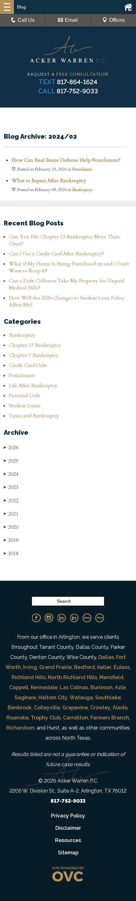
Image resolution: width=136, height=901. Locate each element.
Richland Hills (29, 677)
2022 (11, 500)
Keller (104, 667)
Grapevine (75, 708)
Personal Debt (24, 395)
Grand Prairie (55, 667)
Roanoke (17, 718)
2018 (11, 553)
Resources (68, 840)
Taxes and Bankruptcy (34, 415)
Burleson (101, 687)
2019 (11, 540)
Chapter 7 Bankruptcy (34, 355)
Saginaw (25, 697)
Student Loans (24, 405)
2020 (11, 527)
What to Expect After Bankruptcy (49, 180)
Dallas (106, 657)
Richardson (20, 728)
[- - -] (7, 7)
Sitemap (68, 853)
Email (71, 20)
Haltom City (52, 697)
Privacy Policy (68, 816)
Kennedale (44, 687)
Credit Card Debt (28, 365)
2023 (11, 487)
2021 (11, 513)
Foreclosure (82, 169)
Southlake (108, 697)
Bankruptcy (82, 190)
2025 (11, 460)
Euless (122, 667)
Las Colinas (74, 687)
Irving (30, 667)
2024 (11, 474)
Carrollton (75, 718)
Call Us (26, 20)
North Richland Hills (72, 677)
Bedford (84, 667)
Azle (120, 687)
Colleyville (47, 708)
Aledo (120, 708)
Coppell (18, 687)
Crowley (100, 708)
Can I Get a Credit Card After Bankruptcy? (56, 253)
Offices (117, 20)
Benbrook (20, 708)
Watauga (81, 697)
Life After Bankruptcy (33, 385)
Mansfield (111, 677)
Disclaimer (68, 828)
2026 (11, 447)
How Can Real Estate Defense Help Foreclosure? (66, 160)
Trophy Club (46, 718)
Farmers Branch (109, 718)
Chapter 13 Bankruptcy (35, 345)
